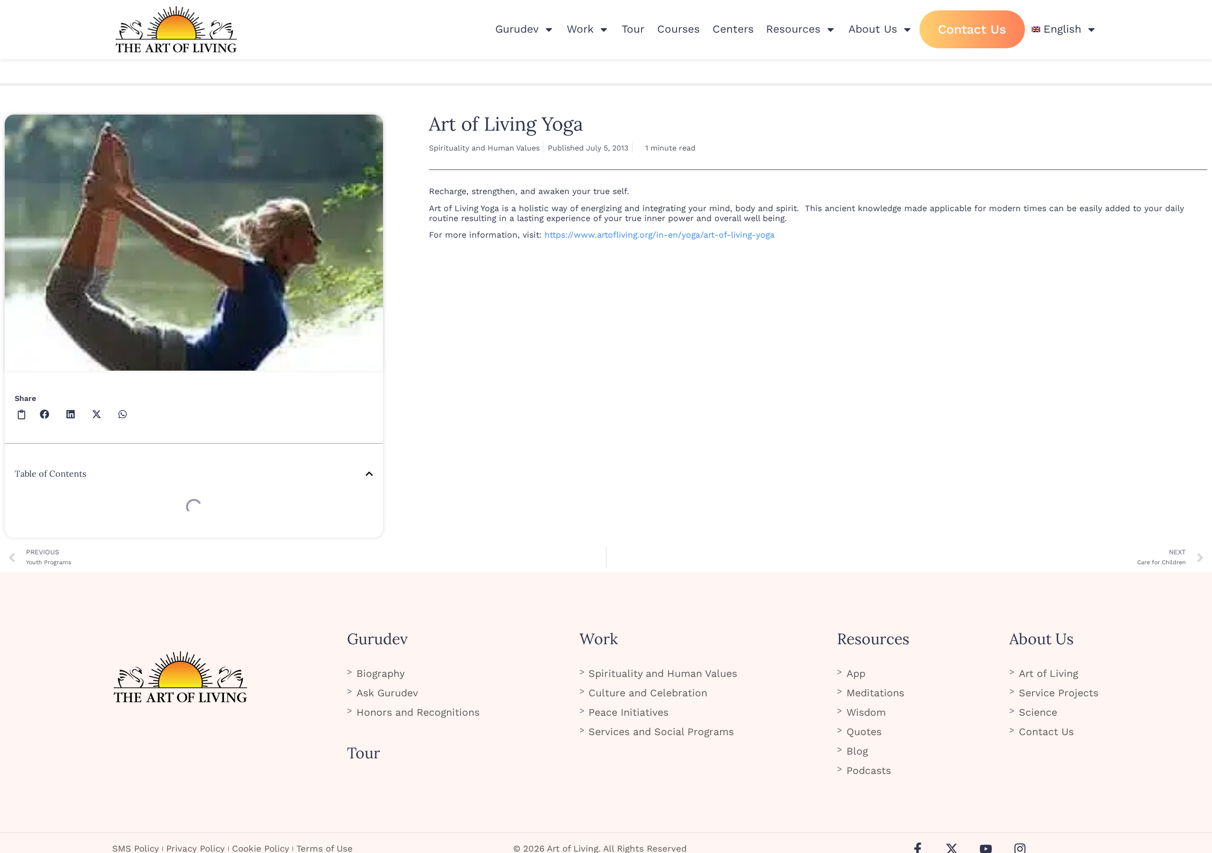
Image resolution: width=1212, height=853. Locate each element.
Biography (380, 673)
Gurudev (517, 29)
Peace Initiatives (628, 712)
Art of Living (1048, 673)
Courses (678, 29)
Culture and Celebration (647, 693)
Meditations (875, 693)
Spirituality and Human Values (484, 147)
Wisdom (866, 712)
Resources (793, 29)
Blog (857, 751)
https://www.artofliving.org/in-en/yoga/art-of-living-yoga (659, 235)
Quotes (864, 731)
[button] (21, 414)
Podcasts (869, 770)
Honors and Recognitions (418, 712)
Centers (733, 29)
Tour (633, 29)
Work (580, 29)
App (856, 673)
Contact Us (972, 29)
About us (872, 29)
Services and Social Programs (661, 731)
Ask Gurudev (387, 693)
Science (1038, 712)
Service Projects (1058, 693)
